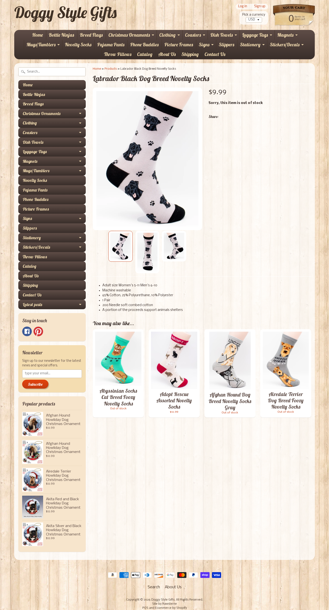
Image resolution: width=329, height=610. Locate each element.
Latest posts (32, 304)
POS (145, 608)
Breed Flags (91, 35)
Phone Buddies (144, 44)
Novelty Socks (78, 44)
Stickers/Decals (284, 44)
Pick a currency (253, 15)
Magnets (285, 35)
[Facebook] (27, 331)
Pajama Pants (110, 44)
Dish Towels (221, 35)
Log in (242, 6)
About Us (167, 54)
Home (37, 35)
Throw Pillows (117, 54)
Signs (204, 44)
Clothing (167, 35)
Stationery (250, 44)
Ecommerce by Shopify (171, 608)
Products (111, 68)
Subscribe (35, 384)
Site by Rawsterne (164, 604)
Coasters (193, 35)
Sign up (259, 6)
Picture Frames (178, 44)
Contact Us (214, 54)
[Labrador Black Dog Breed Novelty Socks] (120, 246)
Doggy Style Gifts (65, 12)
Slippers (226, 44)
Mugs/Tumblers (40, 44)
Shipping (190, 54)
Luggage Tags (255, 35)
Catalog (144, 54)
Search (154, 587)
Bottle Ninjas (61, 35)
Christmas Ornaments (129, 35)
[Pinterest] (38, 331)
